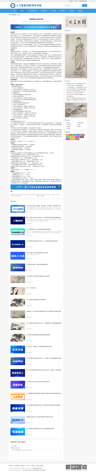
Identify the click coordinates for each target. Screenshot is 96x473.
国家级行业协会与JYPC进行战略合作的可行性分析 (39, 417)
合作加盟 (71, 10)
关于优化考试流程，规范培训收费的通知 (37, 264)
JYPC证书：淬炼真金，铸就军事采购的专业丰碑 (39, 346)
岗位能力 (77, 139)
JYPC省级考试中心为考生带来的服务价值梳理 (38, 229)
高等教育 (82, 137)
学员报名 (62, 10)
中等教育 (72, 139)
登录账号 (19, 447)
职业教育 (68, 139)
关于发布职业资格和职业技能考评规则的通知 (38, 334)
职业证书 (68, 137)
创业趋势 (72, 137)
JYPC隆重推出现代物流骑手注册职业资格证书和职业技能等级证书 (43, 393)
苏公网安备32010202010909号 (39, 470)
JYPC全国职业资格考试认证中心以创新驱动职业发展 (40, 428)
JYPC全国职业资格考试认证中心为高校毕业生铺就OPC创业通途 (43, 405)
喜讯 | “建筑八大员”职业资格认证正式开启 (37, 252)
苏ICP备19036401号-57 (28, 470)
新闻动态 (22, 10)
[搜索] (84, 5)
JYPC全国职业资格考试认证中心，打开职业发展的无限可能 (42, 241)
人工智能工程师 (33, 10)
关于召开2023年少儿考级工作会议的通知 (74, 92)
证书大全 (53, 10)
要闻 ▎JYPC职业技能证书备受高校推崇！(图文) (76, 98)
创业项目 (77, 137)
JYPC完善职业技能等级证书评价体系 (36, 299)
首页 (14, 10)
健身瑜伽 (78, 134)
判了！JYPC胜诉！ (31, 288)
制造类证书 (44, 10)
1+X (67, 134)
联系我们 (80, 10)
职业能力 (82, 134)
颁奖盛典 (70, 134)
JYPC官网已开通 (69, 96)
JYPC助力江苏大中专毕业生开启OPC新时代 (38, 381)
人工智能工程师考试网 (82, 1)
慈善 (74, 134)
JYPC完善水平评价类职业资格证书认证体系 (37, 276)
